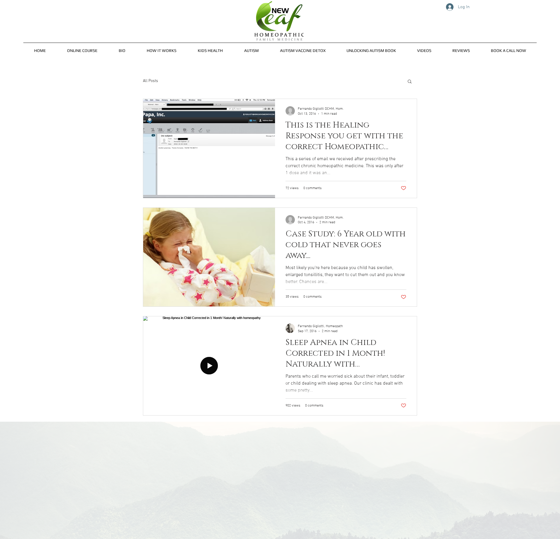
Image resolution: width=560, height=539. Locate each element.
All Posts (150, 81)
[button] (122, 48)
